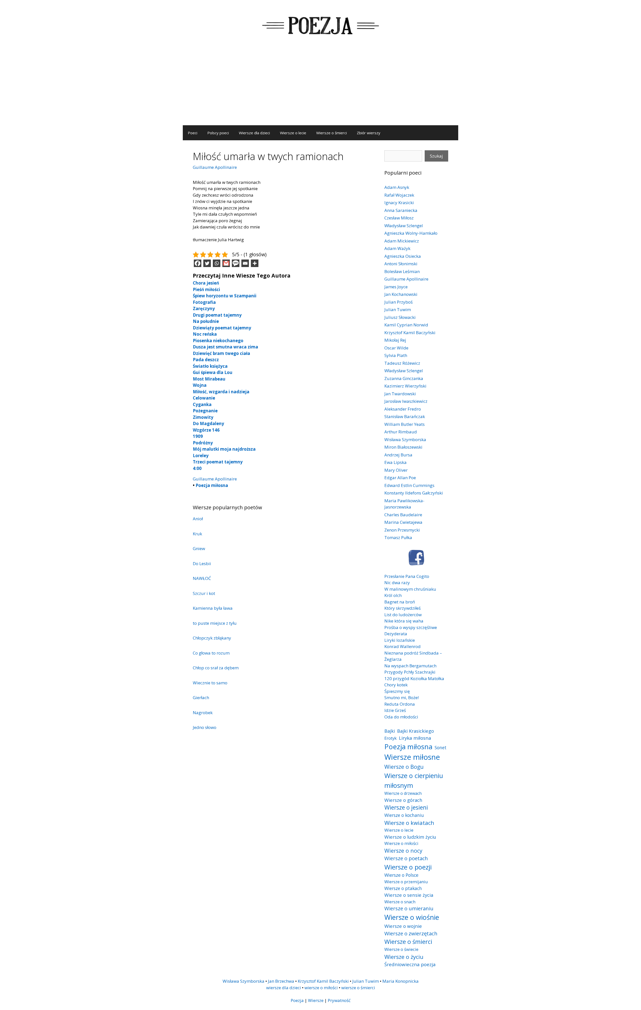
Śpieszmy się (397, 691)
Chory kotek (396, 685)
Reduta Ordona (399, 704)
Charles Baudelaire (403, 515)
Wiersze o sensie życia (408, 895)
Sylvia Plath (395, 355)
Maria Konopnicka (400, 981)
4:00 (197, 468)
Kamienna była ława (213, 608)
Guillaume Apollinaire (215, 167)
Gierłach (201, 697)
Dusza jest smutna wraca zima (225, 347)
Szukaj (436, 156)
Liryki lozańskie (399, 640)
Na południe (206, 321)
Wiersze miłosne (412, 757)
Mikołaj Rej (395, 340)
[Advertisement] (320, 88)
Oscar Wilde (396, 348)
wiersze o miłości (321, 987)
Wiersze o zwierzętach (410, 933)
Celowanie (204, 398)
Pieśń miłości (206, 289)
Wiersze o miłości (401, 843)
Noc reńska (205, 334)
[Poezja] (320, 25)
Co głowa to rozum (211, 653)
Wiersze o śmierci (331, 132)
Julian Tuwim (397, 309)
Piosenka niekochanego (218, 340)
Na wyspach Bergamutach (410, 666)
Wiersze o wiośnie (411, 917)
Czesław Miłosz (399, 218)
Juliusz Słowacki (400, 317)
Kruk (197, 534)
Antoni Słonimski (400, 264)
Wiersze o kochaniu (404, 815)
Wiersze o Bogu (404, 766)
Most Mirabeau (209, 379)
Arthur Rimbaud (400, 432)
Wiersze (316, 1000)
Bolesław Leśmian (402, 271)
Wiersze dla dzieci (254, 132)
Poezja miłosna (212, 485)
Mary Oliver (396, 470)
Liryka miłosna (415, 738)
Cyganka (202, 404)
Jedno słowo (204, 727)
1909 (198, 436)
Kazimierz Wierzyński (405, 386)
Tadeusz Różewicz (402, 363)
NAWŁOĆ (202, 578)
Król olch (393, 595)
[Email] (245, 263)
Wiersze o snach (399, 902)
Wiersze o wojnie (403, 926)
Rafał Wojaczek (399, 195)
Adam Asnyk (396, 187)
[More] (254, 263)
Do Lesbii (202, 563)
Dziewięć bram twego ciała (221, 353)
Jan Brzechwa (281, 981)
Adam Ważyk (397, 248)
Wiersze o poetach (406, 858)
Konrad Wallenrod (402, 646)
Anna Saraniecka (400, 210)
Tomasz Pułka (398, 537)
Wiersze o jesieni (406, 807)
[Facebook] (197, 263)
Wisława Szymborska (405, 439)
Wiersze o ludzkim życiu (410, 837)
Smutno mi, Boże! (401, 697)
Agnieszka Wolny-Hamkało (410, 233)
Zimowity (203, 417)
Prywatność (339, 1000)
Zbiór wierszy (368, 132)
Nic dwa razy (397, 582)
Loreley (201, 455)
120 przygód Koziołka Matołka (414, 678)
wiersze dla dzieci (283, 987)
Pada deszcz (206, 359)
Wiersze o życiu (403, 956)
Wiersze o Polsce (401, 875)
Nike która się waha (403, 621)
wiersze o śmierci (358, 987)
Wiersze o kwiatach (409, 822)
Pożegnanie (205, 411)
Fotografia (204, 302)
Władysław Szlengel (403, 225)
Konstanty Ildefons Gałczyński (413, 493)
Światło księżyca (210, 366)
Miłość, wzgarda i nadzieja (221, 392)
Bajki (389, 731)
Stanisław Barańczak (404, 416)
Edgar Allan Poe (400, 477)
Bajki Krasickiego (415, 731)
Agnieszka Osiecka (402, 256)
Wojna (200, 385)
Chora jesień (206, 283)
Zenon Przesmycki (402, 530)
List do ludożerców (403, 614)
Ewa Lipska (395, 462)
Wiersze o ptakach (403, 888)
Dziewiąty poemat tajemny (222, 328)
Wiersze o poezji (408, 867)
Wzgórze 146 (206, 430)
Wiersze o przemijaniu (406, 882)
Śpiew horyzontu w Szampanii (224, 296)
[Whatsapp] (216, 263)
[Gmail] (226, 263)
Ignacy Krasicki (399, 202)
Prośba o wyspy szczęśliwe (410, 627)
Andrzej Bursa (398, 455)
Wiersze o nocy (403, 850)
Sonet (440, 747)
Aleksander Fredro (402, 409)
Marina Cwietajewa (403, 522)
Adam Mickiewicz (401, 241)
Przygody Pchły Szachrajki (409, 672)
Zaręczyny (204, 308)
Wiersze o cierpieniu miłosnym (413, 780)
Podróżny (203, 443)
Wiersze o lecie (293, 132)
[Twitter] (207, 263)
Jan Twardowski (400, 394)
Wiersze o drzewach (403, 793)
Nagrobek (203, 712)
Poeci (192, 132)
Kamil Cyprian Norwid (406, 325)
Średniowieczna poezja (410, 964)
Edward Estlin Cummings (409, 485)
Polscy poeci (218, 132)
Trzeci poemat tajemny (218, 462)
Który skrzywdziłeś (402, 608)
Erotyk (390, 738)
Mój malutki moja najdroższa (224, 449)
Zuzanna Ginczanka (403, 378)
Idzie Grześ (395, 710)
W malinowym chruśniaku (410, 589)
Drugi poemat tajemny (217, 315)
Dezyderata (395, 634)
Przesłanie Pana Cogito (406, 576)
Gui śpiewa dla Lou (212, 372)
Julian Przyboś (398, 302)
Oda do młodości (401, 717)
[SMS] (235, 263)
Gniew (199, 548)
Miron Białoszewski (403, 447)
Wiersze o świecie (401, 949)
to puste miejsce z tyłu (215, 623)
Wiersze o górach (403, 800)
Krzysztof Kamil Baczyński (409, 332)
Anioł (198, 519)
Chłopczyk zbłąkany (212, 638)
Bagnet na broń (399, 602)
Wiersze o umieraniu (408, 908)
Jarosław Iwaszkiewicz (405, 401)
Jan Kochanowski (400, 294)
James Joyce (396, 287)
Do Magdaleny (208, 423)
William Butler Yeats (404, 424)
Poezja (297, 1000)
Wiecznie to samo (210, 683)
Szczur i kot (204, 593)
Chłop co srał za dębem (216, 668)
